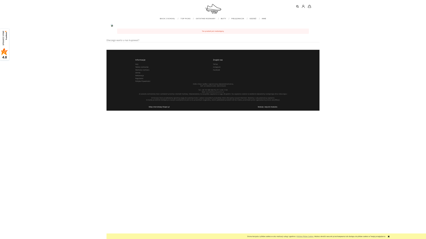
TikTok (215, 64)
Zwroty (137, 73)
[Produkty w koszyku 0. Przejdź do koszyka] (310, 7)
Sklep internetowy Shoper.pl (159, 107)
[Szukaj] (297, 6)
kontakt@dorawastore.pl (215, 92)
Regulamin (139, 78)
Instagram (217, 67)
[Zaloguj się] (303, 7)
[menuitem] (167, 18)
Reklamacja (139, 75)
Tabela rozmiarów (141, 67)
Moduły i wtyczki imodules (267, 107)
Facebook (216, 70)
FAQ (136, 64)
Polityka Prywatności (142, 81)
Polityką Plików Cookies (305, 236)
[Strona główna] (213, 9)
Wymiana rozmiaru (142, 70)
